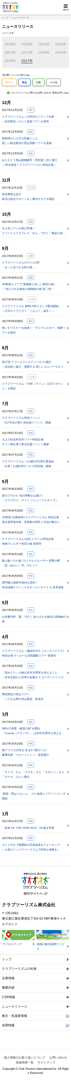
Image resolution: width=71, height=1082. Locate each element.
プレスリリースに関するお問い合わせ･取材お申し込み (40, 92)
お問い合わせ (58, 1057)
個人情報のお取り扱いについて (24, 1057)
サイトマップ (46, 1062)
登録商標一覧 (25, 1062)
